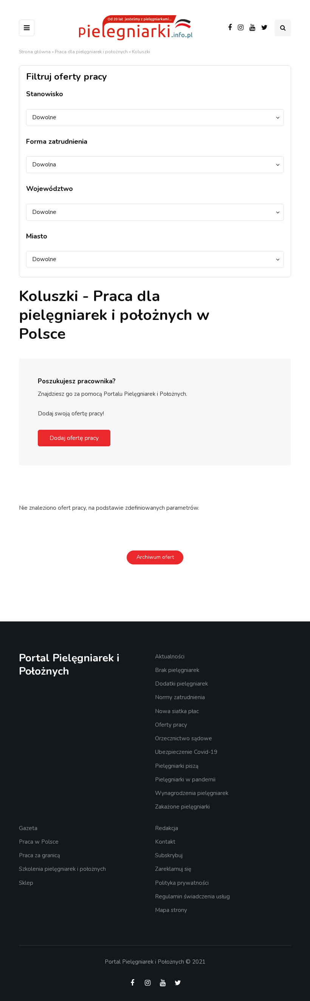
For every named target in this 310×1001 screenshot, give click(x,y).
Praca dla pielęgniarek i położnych (91, 52)
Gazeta (28, 828)
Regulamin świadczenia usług (192, 896)
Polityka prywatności (182, 883)
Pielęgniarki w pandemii (185, 779)
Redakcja (166, 828)
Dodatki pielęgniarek (181, 683)
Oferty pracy (171, 725)
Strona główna (35, 52)
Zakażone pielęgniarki (182, 806)
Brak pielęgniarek (177, 670)
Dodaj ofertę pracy (74, 438)
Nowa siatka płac (177, 711)
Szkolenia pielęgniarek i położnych (62, 869)
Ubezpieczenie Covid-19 (186, 752)
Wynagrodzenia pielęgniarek (191, 793)
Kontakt (165, 842)
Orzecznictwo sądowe (183, 738)
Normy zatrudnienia (180, 697)
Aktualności (169, 656)
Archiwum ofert (155, 557)
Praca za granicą (39, 855)
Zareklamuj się (173, 869)
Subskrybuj (169, 855)
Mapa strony (171, 910)
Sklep (26, 883)
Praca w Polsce (39, 842)
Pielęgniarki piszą (176, 766)
